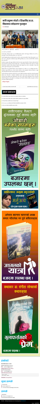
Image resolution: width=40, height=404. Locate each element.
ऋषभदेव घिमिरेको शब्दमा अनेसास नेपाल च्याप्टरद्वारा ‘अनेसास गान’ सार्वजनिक (14, 96)
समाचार (18, 49)
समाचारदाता (12, 49)
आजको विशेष (37, 403)
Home (33, 403)
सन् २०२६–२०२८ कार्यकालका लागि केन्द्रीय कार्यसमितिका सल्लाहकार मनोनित (14, 103)
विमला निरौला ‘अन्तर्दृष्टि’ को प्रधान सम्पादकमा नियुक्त (10, 101)
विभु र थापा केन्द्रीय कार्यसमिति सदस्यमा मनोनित (10, 105)
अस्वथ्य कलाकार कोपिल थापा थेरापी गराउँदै (9, 86)
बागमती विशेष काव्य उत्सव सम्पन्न (32, 86)
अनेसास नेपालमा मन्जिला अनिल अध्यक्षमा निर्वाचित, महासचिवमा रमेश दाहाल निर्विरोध (15, 98)
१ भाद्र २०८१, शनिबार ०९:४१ (5, 49)
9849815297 (23, 401)
